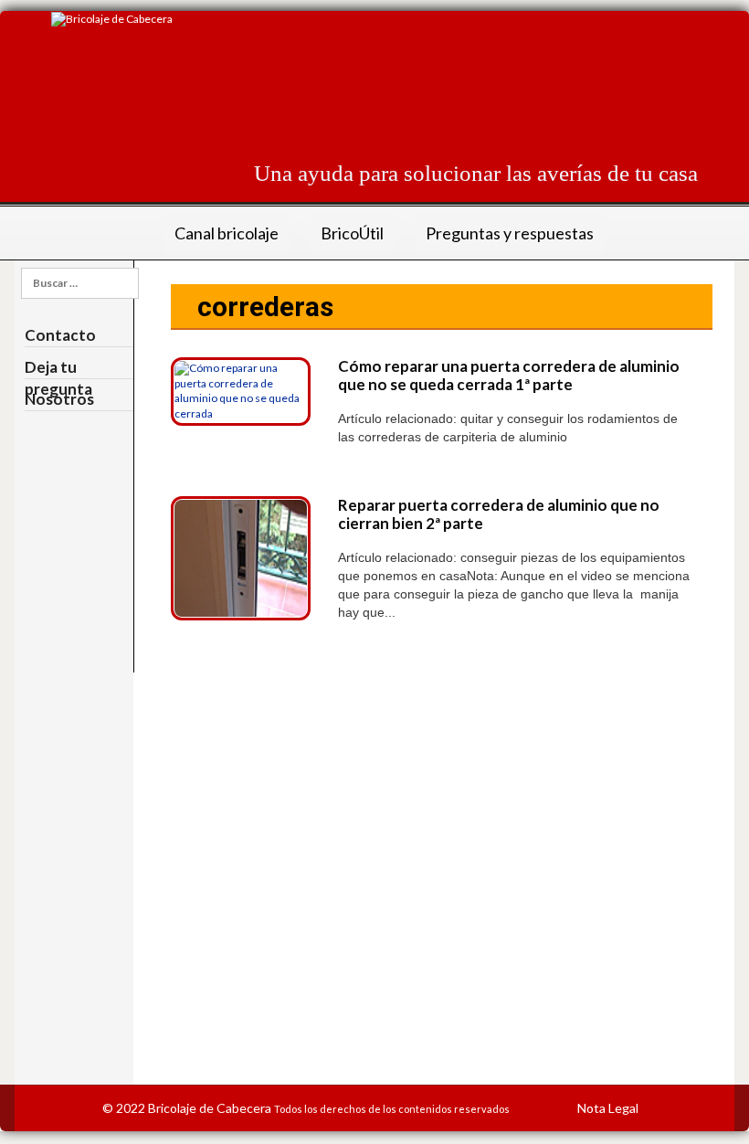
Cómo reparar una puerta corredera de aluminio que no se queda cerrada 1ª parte (509, 375)
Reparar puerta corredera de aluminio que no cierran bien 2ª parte (498, 514)
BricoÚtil (352, 233)
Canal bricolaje (226, 233)
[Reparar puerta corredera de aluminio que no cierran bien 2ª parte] (241, 557)
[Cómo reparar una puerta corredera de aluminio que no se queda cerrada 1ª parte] (241, 390)
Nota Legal (607, 1108)
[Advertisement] (365, 95)
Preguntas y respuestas (510, 233)
